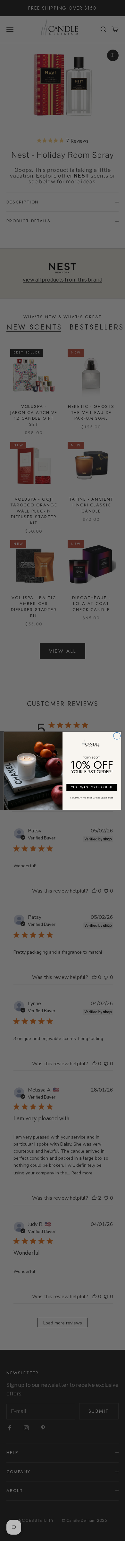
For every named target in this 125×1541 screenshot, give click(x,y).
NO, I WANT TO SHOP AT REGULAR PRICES (92, 797)
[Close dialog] (117, 735)
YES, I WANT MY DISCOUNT (92, 787)
